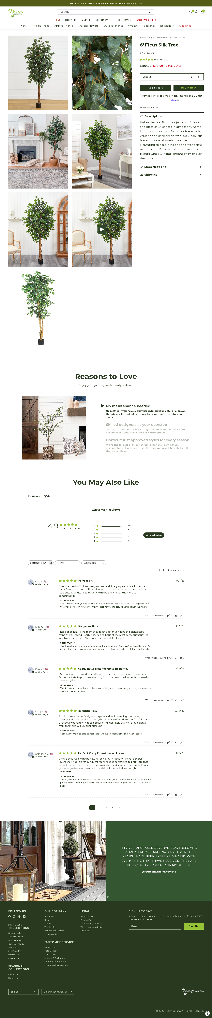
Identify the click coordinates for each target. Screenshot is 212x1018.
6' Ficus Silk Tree (177, 37)
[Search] (150, 12)
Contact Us (50, 954)
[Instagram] (14, 916)
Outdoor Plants (113, 25)
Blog (46, 920)
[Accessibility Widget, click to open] (207, 1013)
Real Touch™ (102, 20)
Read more (66, 771)
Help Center (50, 951)
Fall (58, 20)
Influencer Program (54, 930)
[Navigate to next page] (127, 807)
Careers (48, 923)
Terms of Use (87, 916)
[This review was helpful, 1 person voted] (176, 615)
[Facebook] (10, 916)
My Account (50, 947)
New (23, 25)
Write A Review (154, 535)
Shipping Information (55, 961)
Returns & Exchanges (55, 958)
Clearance (185, 25)
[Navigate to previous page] (85, 807)
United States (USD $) (55, 992)
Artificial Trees (40, 25)
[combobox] (106, 12)
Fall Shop (13, 974)
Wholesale (49, 927)
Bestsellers (167, 25)
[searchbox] (38, 563)
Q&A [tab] (47, 496)
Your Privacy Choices (91, 923)
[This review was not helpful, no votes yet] (181, 615)
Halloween (71, 20)
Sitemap (84, 930)
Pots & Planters (123, 20)
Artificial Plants (64, 25)
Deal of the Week (146, 20)
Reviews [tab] (34, 496)
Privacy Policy (87, 920)
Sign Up (194, 926)
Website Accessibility (91, 927)
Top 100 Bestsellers (158, 37)
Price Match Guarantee (56, 965)
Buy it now (188, 87)
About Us (49, 916)
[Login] (196, 12)
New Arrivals (14, 933)
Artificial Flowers (88, 25)
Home (143, 37)
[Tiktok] (24, 916)
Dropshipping (51, 934)
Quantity (147, 76)
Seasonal (149, 25)
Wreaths (133, 25)
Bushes (86, 20)
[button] (102, 229)
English (14, 992)
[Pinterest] (19, 916)
